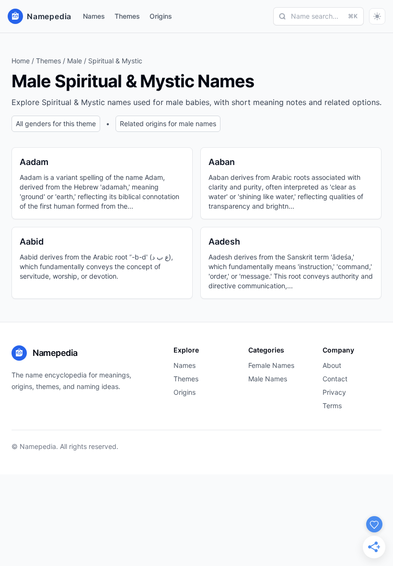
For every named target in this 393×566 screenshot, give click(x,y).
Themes (127, 16)
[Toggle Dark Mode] (377, 16)
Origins (161, 16)
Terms (332, 405)
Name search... (324, 16)
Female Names (271, 365)
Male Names (267, 379)
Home (21, 61)
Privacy (334, 392)
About (332, 365)
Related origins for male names (168, 123)
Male (74, 61)
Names (94, 16)
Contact (335, 379)
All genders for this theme (56, 123)
